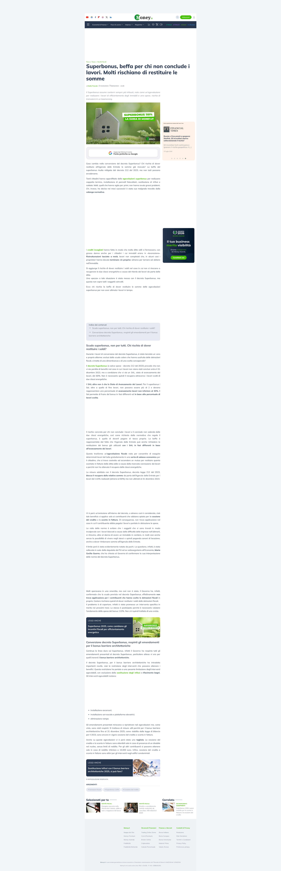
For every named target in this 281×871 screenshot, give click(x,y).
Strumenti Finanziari (148, 828)
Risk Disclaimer (181, 836)
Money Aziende (129, 840)
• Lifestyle (191, 25)
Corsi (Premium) (146, 836)
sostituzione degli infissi (128, 672)
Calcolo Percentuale (148, 847)
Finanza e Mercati (165, 828)
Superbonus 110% (112, 790)
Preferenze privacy (183, 847)
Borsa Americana (165, 840)
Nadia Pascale (93, 86)
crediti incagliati (95, 250)
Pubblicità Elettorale (131, 847)
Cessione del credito (131, 790)
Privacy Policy (181, 843)
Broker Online (146, 840)
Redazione (180, 832)
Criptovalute (145, 843)
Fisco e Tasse (91, 62)
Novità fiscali (101, 62)
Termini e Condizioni (183, 840)
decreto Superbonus (97, 366)
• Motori (169, 25)
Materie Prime (164, 843)
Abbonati (186, 17)
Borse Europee (164, 836)
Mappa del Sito (129, 832)
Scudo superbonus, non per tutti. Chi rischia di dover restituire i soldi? (123, 328)
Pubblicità (127, 843)
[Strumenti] (157, 24)
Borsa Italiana (164, 832)
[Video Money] (161, 24)
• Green (183, 25)
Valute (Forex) (164, 847)
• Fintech (176, 25)
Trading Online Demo (148, 832)
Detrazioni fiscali (95, 790)
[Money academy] (153, 24)
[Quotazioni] (149, 24)
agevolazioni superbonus (135, 178)
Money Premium (129, 836)
